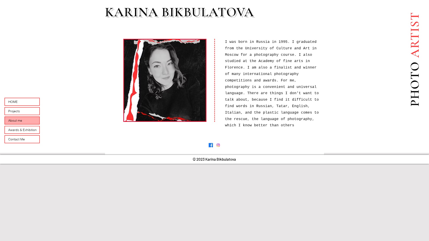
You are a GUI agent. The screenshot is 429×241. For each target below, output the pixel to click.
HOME (13, 102)
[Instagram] (218, 145)
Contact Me (16, 139)
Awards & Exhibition (22, 130)
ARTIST (414, 36)
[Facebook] (211, 145)
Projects (14, 111)
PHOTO (414, 83)
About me (15, 120)
